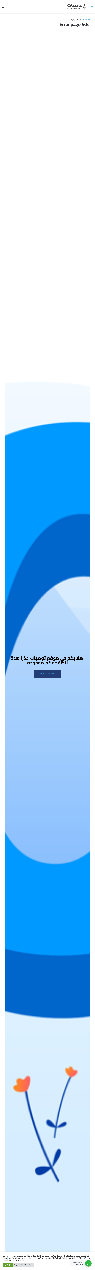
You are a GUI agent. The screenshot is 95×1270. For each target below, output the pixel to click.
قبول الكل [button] (8, 1264)
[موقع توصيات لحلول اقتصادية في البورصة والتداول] (76, 6)
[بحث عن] (92, 7)
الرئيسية (85, 19)
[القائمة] (3, 7)
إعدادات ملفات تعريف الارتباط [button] (23, 1264)
